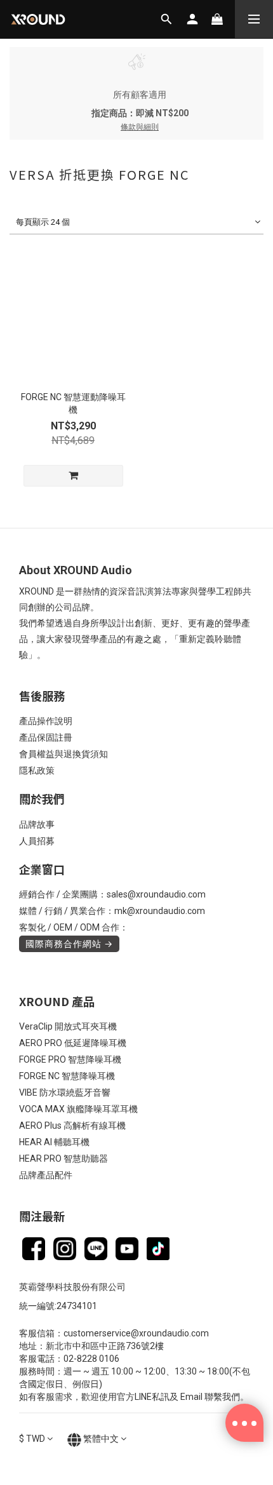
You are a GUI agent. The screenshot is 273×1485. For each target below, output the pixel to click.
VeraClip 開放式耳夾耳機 (68, 1026)
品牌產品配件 (45, 1175)
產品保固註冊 (45, 737)
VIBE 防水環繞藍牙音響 (64, 1092)
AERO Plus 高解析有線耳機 (72, 1125)
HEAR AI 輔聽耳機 (54, 1142)
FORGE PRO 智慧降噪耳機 (70, 1059)
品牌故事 (37, 824)
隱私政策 (37, 770)
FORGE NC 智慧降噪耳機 (67, 1076)
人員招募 (37, 841)
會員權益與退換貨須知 (63, 754)
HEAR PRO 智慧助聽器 (63, 1158)
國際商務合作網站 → (69, 944)
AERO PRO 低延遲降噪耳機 (72, 1043)
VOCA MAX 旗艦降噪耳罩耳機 (78, 1109)
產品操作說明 (45, 721)
